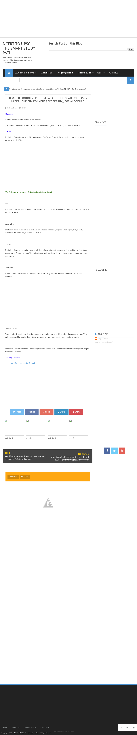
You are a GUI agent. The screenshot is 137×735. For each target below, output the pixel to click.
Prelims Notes (84, 73)
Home (4, 727)
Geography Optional (24, 73)
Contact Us (45, 727)
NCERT (99, 73)
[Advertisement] (68, 18)
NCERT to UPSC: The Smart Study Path (19, 48)
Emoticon (24, 477)
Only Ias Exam (103, 339)
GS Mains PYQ (46, 73)
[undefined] (15, 428)
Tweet (18, 412)
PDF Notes (113, 73)
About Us (16, 727)
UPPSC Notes (11, 80)
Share (32, 412)
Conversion (13, 477)
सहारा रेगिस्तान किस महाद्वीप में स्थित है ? (23, 363)
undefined (9, 438)
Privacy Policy (30, 727)
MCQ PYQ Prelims (65, 73)
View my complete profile (104, 342)
